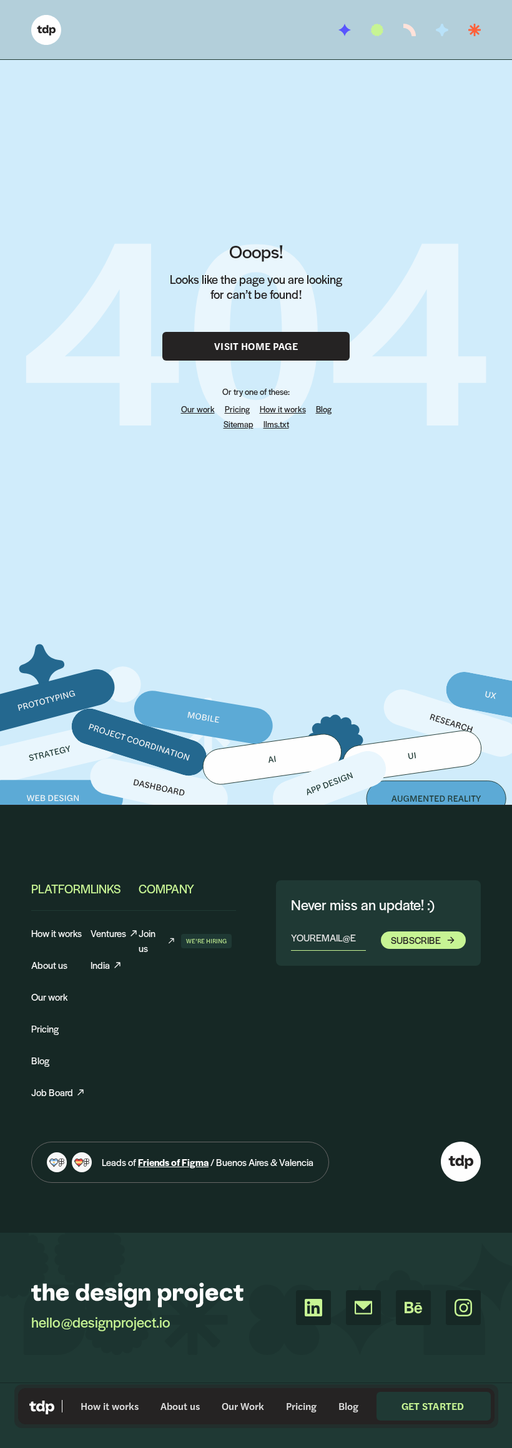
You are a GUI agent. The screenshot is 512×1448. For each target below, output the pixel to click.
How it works (110, 1406)
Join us (157, 940)
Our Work (243, 1406)
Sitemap (239, 424)
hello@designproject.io (100, 1322)
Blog (348, 1406)
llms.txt (276, 424)
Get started (433, 1406)
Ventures (108, 933)
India (100, 964)
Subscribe (416, 939)
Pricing (301, 1406)
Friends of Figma (173, 1162)
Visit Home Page (255, 346)
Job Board (52, 1092)
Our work (198, 409)
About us (180, 1406)
